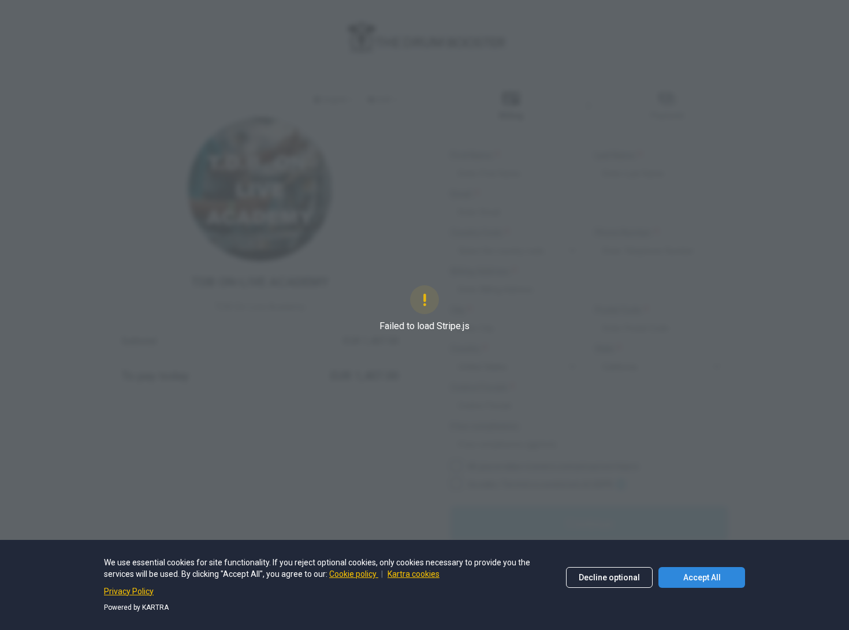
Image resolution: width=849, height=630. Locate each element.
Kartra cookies (414, 574)
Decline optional (609, 577)
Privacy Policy (129, 591)
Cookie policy (353, 574)
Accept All (702, 577)
